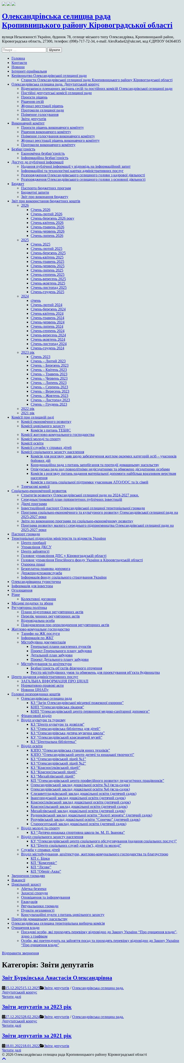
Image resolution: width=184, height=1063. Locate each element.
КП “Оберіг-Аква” (46, 871)
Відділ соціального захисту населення (52, 837)
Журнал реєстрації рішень (42, 106)
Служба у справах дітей (40, 850)
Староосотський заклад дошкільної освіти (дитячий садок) (78, 824)
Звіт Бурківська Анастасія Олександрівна (57, 978)
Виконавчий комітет (28, 123)
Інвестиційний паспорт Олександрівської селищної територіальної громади (83, 508)
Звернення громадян (28, 876)
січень (36, 300)
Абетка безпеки (33, 889)
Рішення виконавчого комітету (46, 132)
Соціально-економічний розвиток (39, 491)
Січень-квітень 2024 (47, 313)
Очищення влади (26, 928)
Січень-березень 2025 (48, 253)
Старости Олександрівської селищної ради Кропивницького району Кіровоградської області (96, 80)
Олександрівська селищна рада (46, 698)
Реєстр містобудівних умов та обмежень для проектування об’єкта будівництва (95, 672)
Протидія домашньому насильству (40, 919)
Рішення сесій (32, 101)
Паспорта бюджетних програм (46, 188)
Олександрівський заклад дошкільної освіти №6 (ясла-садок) (80, 789)
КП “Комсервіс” (44, 863)
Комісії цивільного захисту (43, 426)
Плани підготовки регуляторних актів (52, 612)
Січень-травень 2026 (47, 227)
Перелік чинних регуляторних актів (50, 616)
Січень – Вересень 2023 (50, 391)
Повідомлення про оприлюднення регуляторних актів (65, 625)
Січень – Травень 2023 (49, 374)
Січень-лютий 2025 (46, 249)
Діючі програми (34, 504)
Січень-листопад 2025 (49, 287)
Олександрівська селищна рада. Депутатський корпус (55, 84)
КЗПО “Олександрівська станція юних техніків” (70, 750)
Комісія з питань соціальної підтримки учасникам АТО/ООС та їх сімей (89, 482)
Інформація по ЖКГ (37, 638)
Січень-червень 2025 (47, 266)
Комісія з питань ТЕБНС (51, 430)
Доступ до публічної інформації (37, 162)
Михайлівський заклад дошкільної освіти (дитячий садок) (78, 811)
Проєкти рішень (34, 97)
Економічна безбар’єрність (43, 153)
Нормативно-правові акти (42, 685)
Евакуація (29, 902)
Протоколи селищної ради (42, 110)
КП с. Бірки (40, 858)
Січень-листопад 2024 (49, 344)
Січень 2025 (40, 244)
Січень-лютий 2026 (46, 214)
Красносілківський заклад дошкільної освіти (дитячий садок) (81, 802)
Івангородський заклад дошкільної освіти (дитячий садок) (78, 798)
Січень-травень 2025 (47, 262)
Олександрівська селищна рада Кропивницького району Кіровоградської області (87, 20)
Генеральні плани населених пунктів (61, 646)
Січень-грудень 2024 (47, 348)
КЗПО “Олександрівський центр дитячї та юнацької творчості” (82, 755)
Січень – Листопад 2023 (50, 400)
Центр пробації (33, 543)
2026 (25, 205)
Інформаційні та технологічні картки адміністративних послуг (72, 171)
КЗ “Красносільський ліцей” (54, 772)
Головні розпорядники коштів (36, 694)
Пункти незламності (37, 910)
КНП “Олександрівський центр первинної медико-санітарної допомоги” (90, 711)
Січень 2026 (40, 210)
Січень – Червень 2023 (49, 378)
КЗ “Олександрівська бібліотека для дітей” (65, 729)
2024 (25, 296)
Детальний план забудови (52, 655)
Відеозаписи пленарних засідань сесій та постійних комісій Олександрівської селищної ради (96, 89)
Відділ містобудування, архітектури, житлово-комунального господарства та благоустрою (94, 854)
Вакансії (18, 880)
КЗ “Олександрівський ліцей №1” (58, 759)
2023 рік (27, 352)
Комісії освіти (32, 443)
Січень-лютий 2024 (46, 305)
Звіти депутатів (33, 119)
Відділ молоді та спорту (40, 828)
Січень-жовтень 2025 (48, 283)
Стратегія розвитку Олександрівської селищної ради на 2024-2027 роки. (80, 495)
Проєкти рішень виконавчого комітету (52, 127)
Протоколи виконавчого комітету (48, 145)
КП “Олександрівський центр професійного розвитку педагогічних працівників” (97, 781)
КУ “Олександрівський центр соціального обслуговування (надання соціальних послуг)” (104, 841)
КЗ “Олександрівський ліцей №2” (58, 763)
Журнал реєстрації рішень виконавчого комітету (60, 140)
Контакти (19, 63)
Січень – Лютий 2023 (48, 361)
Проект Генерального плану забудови (61, 651)
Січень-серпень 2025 (47, 274)
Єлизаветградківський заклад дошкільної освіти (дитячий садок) (83, 793)
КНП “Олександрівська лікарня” (57, 707)
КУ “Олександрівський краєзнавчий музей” (66, 737)
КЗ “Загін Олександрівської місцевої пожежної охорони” (77, 703)
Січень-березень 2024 (48, 309)
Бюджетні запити (35, 192)
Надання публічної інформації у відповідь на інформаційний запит (76, 166)
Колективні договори (38, 599)
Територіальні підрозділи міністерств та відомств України (59, 538)
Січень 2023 (40, 357)
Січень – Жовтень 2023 (49, 396)
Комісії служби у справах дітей (46, 447)
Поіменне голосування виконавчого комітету (58, 136)
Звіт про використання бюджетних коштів (46, 201)
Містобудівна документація (43, 642)
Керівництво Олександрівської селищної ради (49, 76)
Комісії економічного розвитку (46, 422)
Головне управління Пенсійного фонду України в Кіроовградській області (82, 560)
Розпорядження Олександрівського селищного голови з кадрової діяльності (83, 175)
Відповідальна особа (38, 620)
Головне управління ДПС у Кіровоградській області (63, 556)
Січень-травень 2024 (47, 318)
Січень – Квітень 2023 (49, 370)
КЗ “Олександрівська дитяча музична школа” (68, 733)
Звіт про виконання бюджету (44, 197)
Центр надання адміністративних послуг (45, 677)
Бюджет (18, 184)
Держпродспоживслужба (41, 573)
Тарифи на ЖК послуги (40, 633)
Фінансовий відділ (36, 716)
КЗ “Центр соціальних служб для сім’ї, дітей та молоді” (76, 845)
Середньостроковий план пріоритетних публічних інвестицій (71, 499)
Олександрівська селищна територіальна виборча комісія (58, 923)
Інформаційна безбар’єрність (44, 158)
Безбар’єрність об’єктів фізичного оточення (66, 668)
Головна (18, 58)
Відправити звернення (20, 953)
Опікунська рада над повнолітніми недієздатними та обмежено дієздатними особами (100, 469)
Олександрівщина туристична (36, 582)
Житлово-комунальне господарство (41, 629)
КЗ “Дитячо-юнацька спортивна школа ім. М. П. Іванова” (78, 832)
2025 (25, 240)
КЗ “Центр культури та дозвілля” (57, 724)
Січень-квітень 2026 (47, 223)
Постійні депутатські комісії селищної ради (56, 93)
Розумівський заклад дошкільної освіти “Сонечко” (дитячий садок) (85, 819)
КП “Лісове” (41, 867)
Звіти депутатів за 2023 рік (37, 1007)
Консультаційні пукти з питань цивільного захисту (62, 915)
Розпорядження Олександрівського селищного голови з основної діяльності (83, 179)
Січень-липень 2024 (47, 326)
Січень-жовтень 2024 (48, 339)
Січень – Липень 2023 (49, 383)
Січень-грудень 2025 (47, 292)
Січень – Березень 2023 (50, 365)
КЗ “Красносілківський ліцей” (55, 768)
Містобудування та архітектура (46, 664)
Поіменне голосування (39, 114)
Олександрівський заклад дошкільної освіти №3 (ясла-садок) (80, 785)
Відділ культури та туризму (43, 720)
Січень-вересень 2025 (48, 279)
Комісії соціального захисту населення (52, 452)
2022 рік (27, 409)
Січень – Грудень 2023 (49, 404)
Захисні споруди (34, 893)
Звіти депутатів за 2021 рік (37, 1035)
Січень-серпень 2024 (47, 331)
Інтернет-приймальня (29, 71)
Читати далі (11, 997)
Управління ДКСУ (36, 547)
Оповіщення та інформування (45, 897)
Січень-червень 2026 (47, 231)
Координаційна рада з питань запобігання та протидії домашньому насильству (95, 465)
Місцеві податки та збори (32, 603)
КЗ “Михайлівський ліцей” (53, 776)
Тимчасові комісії (35, 486)
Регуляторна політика (29, 608)
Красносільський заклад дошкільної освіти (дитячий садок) (79, 806)
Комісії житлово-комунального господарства (57, 435)
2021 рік (27, 413)
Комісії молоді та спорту (41, 439)
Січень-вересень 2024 (48, 335)
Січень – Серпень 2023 (49, 387)
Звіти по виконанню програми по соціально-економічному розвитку (77, 521)
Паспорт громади (26, 534)
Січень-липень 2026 (47, 236)
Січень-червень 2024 (47, 322)
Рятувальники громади (39, 906)
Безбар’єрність (23, 149)
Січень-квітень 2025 (47, 257)
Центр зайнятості (35, 551)
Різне (16, 595)
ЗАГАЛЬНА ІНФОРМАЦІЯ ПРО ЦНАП (54, 681)
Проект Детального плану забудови (60, 659)
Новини (18, 67)
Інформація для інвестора (32, 586)
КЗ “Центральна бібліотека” (53, 742)
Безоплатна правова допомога (45, 569)
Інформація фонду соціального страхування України (64, 577)
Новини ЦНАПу (35, 690)
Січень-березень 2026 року (52, 218)
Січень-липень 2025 (47, 270)
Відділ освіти (32, 746)
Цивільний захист (26, 884)
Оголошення (22, 590)
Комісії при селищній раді (33, 417)
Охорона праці (33, 564)
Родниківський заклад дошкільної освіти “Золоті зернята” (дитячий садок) (91, 815)
